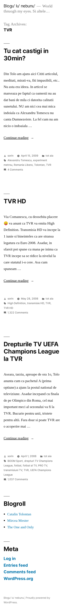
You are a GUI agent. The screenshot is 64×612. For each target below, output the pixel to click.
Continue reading (19, 137)
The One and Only (20, 527)
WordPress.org (18, 578)
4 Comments (15, 169)
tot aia (49, 155)
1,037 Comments (18, 479)
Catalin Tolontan (19, 514)
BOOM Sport (15, 460)
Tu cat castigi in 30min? (26, 54)
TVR (48, 164)
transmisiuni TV (13, 470)
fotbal (17, 465)
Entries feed (16, 565)
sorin (10, 155)
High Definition (17, 303)
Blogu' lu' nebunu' (19, 5)
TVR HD (15, 201)
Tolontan (39, 164)
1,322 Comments (18, 312)
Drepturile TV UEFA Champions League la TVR (31, 351)
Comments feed (20, 571)
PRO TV (42, 465)
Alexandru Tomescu (20, 160)
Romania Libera (23, 164)
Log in (10, 558)
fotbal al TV (30, 465)
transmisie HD (35, 303)
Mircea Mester (18, 520)
